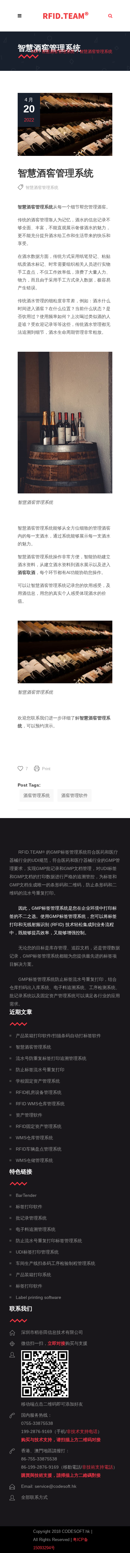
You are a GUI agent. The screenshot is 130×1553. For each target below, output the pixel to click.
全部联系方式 (34, 1497)
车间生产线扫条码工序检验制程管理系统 (55, 1263)
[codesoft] (66, 15)
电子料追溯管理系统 (36, 1229)
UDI (34, 51)
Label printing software (38, 1297)
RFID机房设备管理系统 (39, 1092)
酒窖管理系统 (36, 795)
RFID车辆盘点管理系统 (39, 1149)
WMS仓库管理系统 (34, 1137)
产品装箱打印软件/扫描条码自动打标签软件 (58, 1035)
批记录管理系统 (31, 1217)
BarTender (26, 1195)
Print (46, 768)
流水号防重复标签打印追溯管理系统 (51, 1058)
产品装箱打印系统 (33, 1274)
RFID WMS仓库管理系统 (40, 1103)
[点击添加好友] (44, 1395)
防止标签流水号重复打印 (40, 1069)
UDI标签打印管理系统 (37, 1251)
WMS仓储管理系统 (34, 1160)
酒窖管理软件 (74, 795)
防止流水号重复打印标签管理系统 (49, 1240)
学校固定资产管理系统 (38, 1081)
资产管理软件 (29, 1115)
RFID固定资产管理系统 (39, 1126)
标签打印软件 (29, 1206)
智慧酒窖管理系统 (58, 51)
